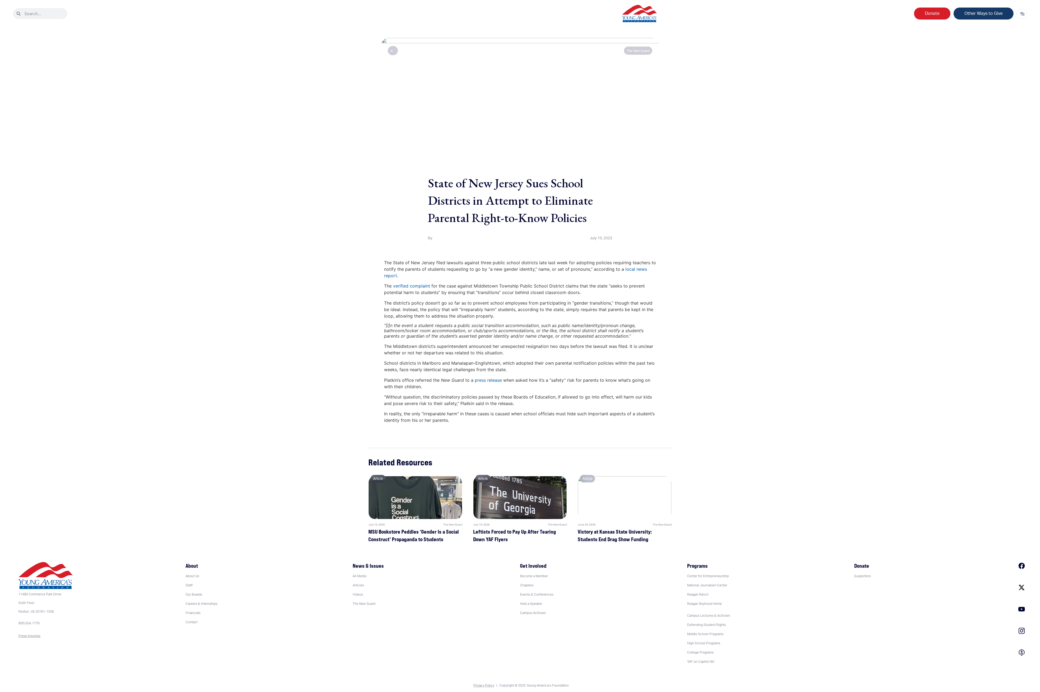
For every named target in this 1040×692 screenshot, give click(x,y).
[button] (708, 615)
